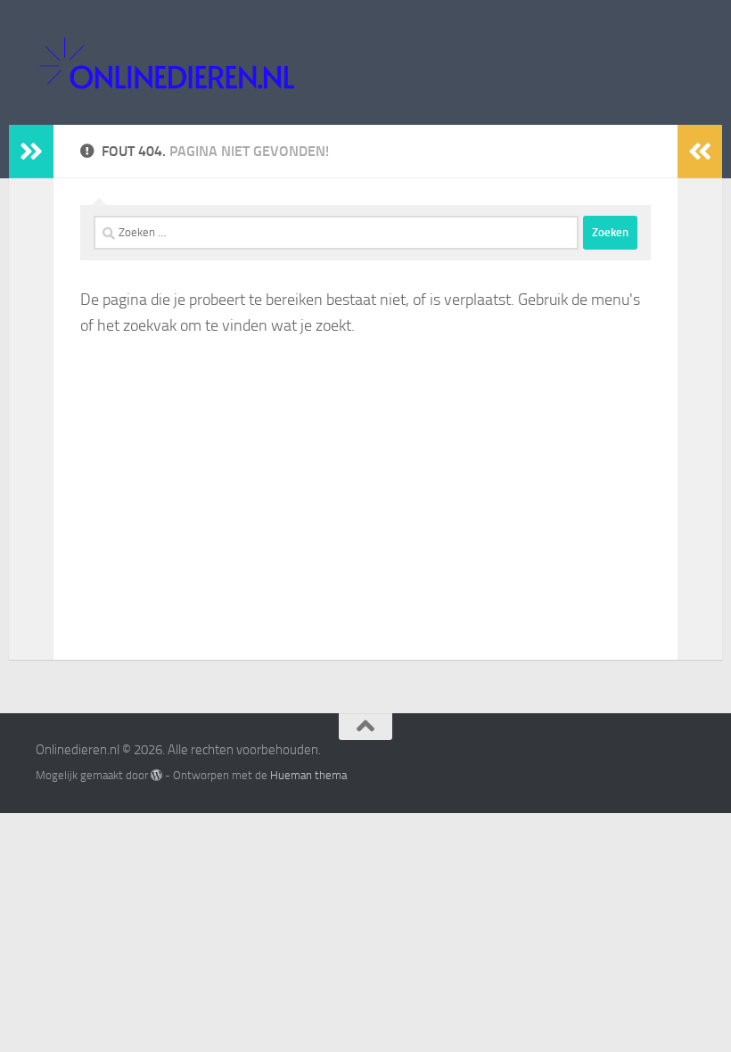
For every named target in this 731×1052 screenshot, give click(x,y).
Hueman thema (308, 775)
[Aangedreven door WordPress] (156, 775)
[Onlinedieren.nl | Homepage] (166, 62)
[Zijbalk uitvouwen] (31, 151)
